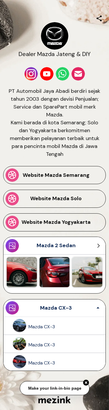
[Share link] (99, 17)
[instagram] (31, 74)
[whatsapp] (62, 74)
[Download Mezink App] (54, 399)
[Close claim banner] (86, 382)
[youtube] (46, 74)
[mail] (78, 74)
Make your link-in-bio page (54, 387)
